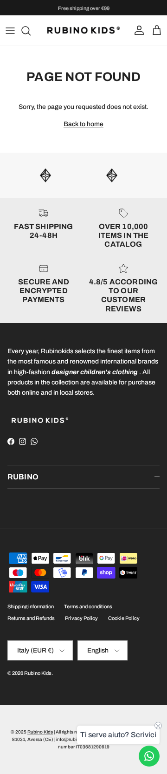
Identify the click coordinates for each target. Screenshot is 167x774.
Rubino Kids (37, 673)
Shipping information (30, 606)
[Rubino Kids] (83, 30)
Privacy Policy (81, 618)
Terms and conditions (88, 606)
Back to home (83, 124)
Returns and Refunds (31, 618)
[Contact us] (149, 756)
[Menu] (10, 30)
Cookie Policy (124, 618)
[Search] (30, 30)
